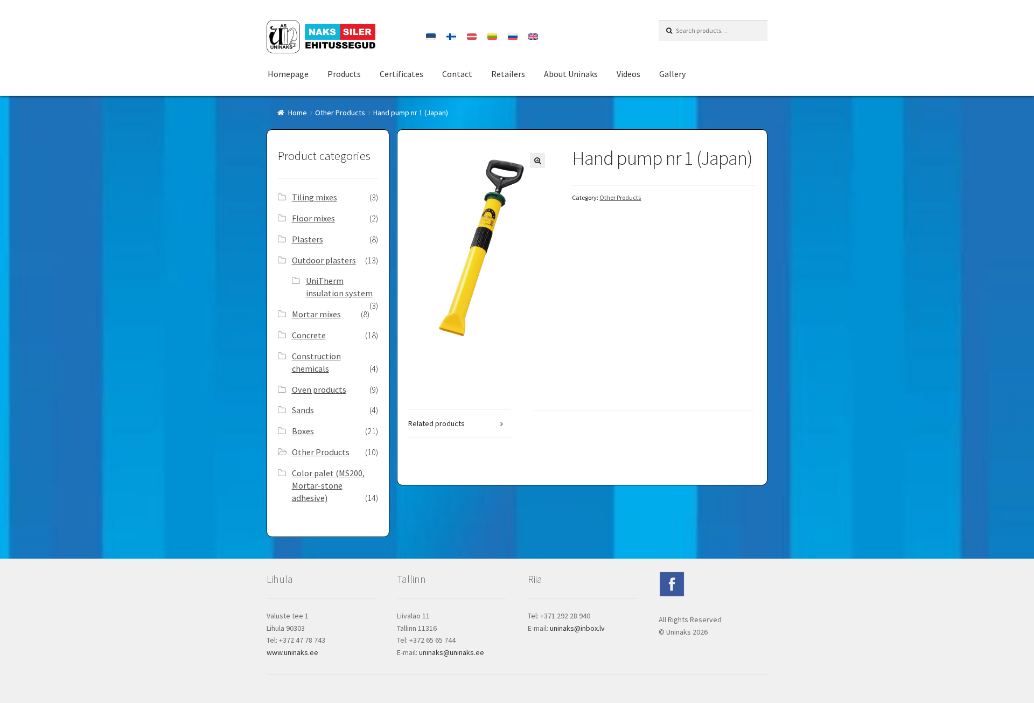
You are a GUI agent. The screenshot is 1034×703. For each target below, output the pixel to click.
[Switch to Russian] (512, 36)
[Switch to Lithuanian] (492, 36)
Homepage (288, 73)
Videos (628, 73)
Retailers (508, 73)
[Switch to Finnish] (451, 36)
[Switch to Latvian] (472, 36)
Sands (303, 410)
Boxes (303, 431)
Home (297, 112)
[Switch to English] (533, 36)
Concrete (309, 335)
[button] (537, 160)
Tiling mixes (314, 197)
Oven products (319, 389)
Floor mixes (313, 218)
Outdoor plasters (324, 260)
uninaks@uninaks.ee (451, 652)
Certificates (401, 73)
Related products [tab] (436, 423)
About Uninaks (571, 73)
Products (344, 73)
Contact (457, 73)
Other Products (340, 112)
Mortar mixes (316, 314)
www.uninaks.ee (292, 652)
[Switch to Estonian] (431, 36)
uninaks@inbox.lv (577, 628)
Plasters (307, 239)
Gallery (672, 73)
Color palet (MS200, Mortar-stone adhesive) (328, 485)
